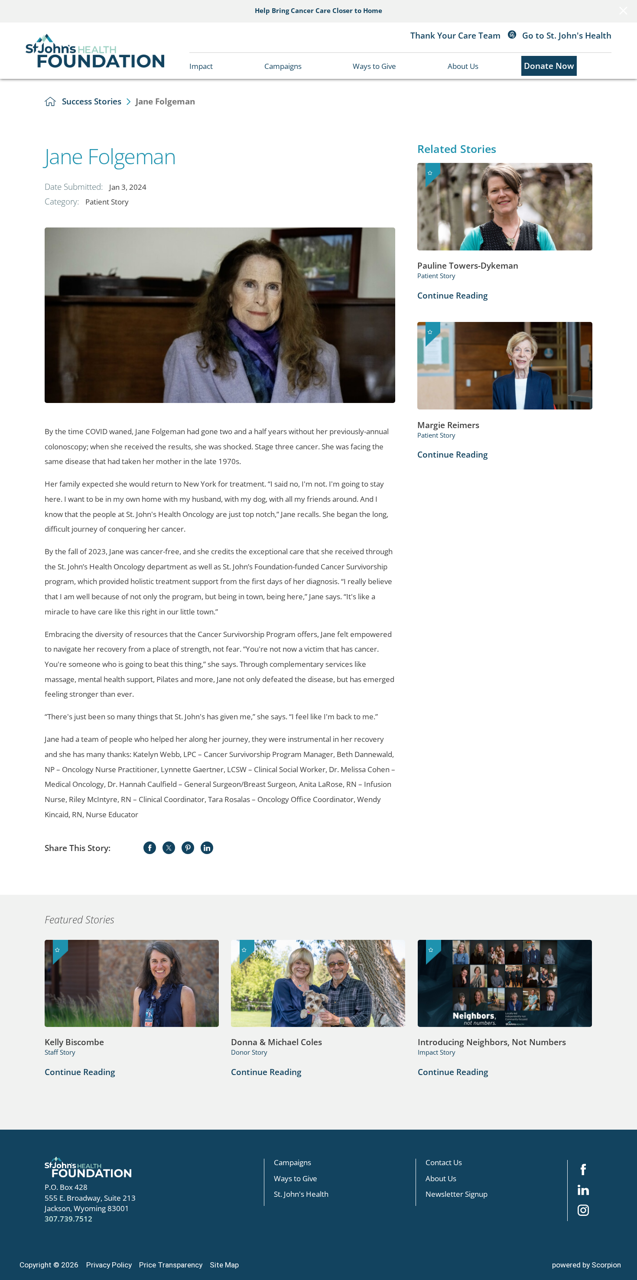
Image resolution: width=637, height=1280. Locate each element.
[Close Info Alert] (623, 11)
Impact (201, 66)
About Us (463, 66)
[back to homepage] (50, 101)
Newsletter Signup (457, 1193)
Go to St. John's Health (565, 35)
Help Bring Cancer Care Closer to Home (318, 10)
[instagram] (583, 1211)
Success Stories (91, 101)
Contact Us (444, 1162)
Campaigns (283, 66)
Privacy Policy (109, 1265)
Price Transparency (170, 1265)
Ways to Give (374, 66)
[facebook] (583, 1170)
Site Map (224, 1265)
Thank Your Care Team (455, 35)
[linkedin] (583, 1190)
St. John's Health (301, 1193)
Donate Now (549, 65)
